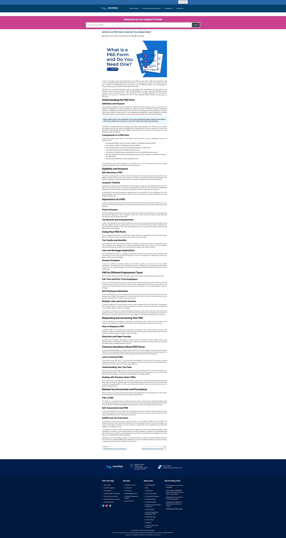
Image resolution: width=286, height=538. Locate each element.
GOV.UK (161, 329)
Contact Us (179, 8)
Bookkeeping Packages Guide (174, 509)
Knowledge (168, 8)
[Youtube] (106, 505)
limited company (112, 86)
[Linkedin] (103, 505)
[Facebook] (110, 505)
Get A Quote (183, 2)
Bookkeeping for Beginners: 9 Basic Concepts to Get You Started (174, 504)
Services (126, 481)
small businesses (131, 114)
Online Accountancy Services (151, 8)
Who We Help (133, 8)
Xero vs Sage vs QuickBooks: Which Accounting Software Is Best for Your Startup (174, 492)
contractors (142, 114)
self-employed (161, 84)
